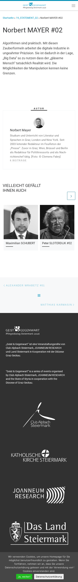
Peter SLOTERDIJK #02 (57, 243)
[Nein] (73, 567)
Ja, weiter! (24, 576)
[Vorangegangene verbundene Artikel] (62, 196)
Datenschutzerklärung (49, 576)
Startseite (8, 17)
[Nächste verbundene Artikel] (71, 196)
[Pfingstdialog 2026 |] (34, 5)
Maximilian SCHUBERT (20, 243)
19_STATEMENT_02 (27, 17)
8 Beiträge (18, 160)
